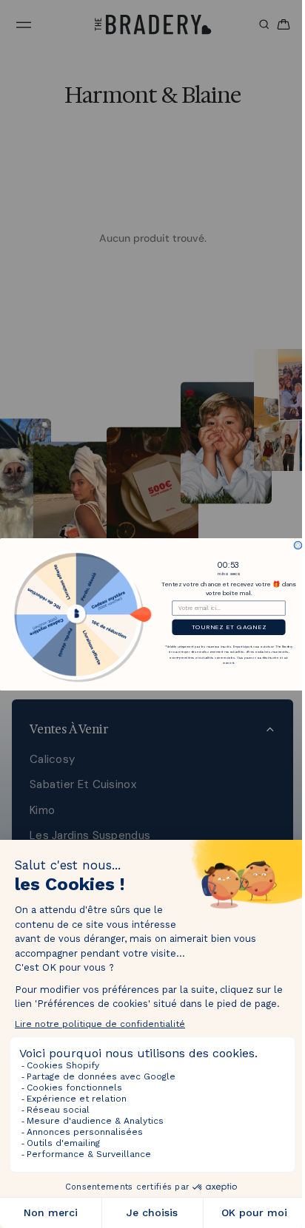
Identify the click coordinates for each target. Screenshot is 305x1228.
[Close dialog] (294, 545)
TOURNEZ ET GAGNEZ (225, 627)
